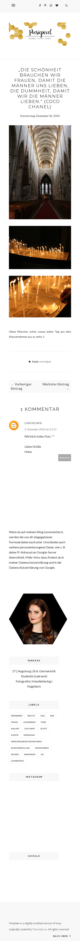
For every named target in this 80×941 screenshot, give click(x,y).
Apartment (30, 754)
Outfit (43, 728)
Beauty (31, 715)
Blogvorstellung (20, 748)
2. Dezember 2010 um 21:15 (40, 429)
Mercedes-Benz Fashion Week (26, 741)
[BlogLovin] (57, 5)
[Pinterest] (45, 5)
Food (43, 722)
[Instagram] (51, 5)
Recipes (15, 754)
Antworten (64, 457)
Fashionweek (42, 748)
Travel (14, 722)
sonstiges (45, 361)
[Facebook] (40, 5)
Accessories (29, 722)
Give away (29, 728)
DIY (42, 754)
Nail (43, 715)
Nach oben (61, 936)
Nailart (15, 728)
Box (52, 715)
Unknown (33, 423)
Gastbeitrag (17, 761)
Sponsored (16, 715)
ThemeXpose (39, 929)
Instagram (29, 735)
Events (14, 735)
